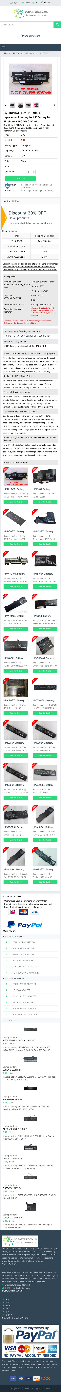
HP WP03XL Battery (14, 573)
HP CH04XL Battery (43, 658)
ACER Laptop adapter (24, 1008)
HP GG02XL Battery (14, 827)
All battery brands (14, 937)
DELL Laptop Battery (23, 942)
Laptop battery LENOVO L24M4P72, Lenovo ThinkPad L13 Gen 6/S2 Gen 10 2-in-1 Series (28, 1167)
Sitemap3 (26, 1285)
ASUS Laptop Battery (24, 954)
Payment (16, 3)
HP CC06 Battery (42, 615)
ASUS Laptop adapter (24, 984)
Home (7, 53)
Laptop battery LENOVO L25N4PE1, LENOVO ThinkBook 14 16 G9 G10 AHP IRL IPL (29, 1078)
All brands (17, 53)
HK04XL (7, 336)
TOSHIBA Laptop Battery (25, 973)
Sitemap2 (17, 1285)
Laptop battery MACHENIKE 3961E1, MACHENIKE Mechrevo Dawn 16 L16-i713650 (26, 1107)
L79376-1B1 (44, 336)
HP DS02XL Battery (43, 531)
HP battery (30, 53)
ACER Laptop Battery (23, 948)
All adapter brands (14, 978)
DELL (8, 1302)
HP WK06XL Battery (43, 700)
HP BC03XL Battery (14, 531)
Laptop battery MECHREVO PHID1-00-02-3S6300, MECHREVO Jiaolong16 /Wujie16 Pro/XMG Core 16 (27, 1048)
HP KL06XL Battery (14, 742)
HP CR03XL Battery (14, 700)
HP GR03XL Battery (43, 869)
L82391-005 (32, 336)
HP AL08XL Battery (43, 827)
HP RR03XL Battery (43, 573)
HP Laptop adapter (22, 1002)
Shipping (46, 3)
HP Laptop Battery (22, 960)
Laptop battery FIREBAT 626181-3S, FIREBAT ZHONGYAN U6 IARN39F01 (30, 1196)
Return (27, 3)
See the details (16, 502)
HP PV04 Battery (42, 489)
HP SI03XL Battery (13, 658)
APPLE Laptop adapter (24, 1014)
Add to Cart (20, 178)
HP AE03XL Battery (43, 784)
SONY (9, 1315)
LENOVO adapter (21, 990)
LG (7, 1308)
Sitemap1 (9, 1285)
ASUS (8, 1299)
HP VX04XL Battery (14, 615)
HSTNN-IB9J (18, 336)
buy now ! (49, 223)
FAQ (36, 3)
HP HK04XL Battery (14, 489)
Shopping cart (32, 35)
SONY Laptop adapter (24, 996)
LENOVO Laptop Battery (25, 966)
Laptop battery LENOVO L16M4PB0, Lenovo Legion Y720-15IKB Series (27, 1226)
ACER (8, 1305)
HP (7, 1312)
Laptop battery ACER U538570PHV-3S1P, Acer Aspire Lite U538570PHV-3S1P (28, 1137)
